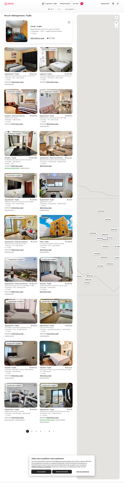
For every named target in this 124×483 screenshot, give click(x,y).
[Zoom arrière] (116, 23)
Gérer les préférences (82, 472)
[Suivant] (53, 431)
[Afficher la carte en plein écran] (116, 18)
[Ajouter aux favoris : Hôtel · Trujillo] (70, 217)
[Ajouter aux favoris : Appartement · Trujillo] (34, 49)
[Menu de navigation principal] (118, 3)
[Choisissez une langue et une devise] (113, 3)
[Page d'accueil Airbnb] (9, 3)
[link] (23, 431)
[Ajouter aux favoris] (69, 22)
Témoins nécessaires (62, 472)
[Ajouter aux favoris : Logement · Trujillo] (70, 49)
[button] (37, 38)
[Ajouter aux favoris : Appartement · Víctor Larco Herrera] (70, 133)
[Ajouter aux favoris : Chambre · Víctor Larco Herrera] (34, 91)
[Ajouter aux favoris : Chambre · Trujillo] (34, 133)
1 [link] (27, 431)
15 (49, 431)
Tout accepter (41, 472)
